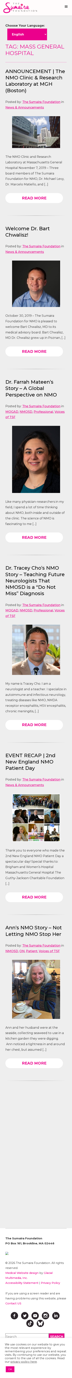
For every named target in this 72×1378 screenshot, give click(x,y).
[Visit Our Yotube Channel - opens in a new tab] (35, 1316)
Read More (34, 198)
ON (22, 951)
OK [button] (10, 1369)
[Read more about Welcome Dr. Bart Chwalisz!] (36, 284)
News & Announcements (24, 107)
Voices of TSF (49, 951)
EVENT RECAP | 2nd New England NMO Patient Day (30, 761)
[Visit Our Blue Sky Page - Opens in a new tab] (40, 1323)
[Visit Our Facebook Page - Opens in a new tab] (14, 1316)
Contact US (13, 1303)
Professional (43, 412)
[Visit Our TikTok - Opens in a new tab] (30, 1323)
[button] (66, 6)
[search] (57, 1336)
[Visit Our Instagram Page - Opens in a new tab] (45, 1316)
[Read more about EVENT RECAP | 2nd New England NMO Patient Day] (36, 818)
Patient (31, 951)
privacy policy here (23, 1361)
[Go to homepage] (19, 8)
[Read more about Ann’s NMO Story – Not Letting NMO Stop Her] (36, 989)
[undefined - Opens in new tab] (36, 1253)
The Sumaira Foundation (41, 102)
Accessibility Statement (21, 1283)
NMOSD (26, 412)
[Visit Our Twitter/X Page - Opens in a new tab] (25, 1316)
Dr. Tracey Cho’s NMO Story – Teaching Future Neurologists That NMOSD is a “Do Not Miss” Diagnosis (35, 580)
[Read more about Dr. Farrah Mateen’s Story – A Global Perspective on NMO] (36, 459)
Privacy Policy (50, 1283)
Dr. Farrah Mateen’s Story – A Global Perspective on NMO (31, 388)
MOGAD (11, 412)
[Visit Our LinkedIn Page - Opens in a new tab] (56, 1316)
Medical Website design (22, 1273)
